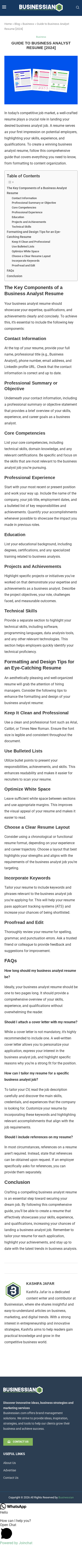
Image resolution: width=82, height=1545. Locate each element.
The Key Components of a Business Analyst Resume (37, 190)
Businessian (66, 1497)
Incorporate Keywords (26, 260)
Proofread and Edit (23, 265)
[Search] (77, 7)
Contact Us (10, 1477)
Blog (17, 23)
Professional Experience (27, 212)
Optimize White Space (25, 251)
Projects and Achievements (29, 222)
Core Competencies (24, 207)
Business (28, 23)
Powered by (16, 1543)
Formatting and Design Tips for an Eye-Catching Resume (34, 234)
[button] (41, 1532)
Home (8, 23)
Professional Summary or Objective (34, 202)
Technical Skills (21, 226)
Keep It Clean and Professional (31, 241)
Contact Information (24, 198)
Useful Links (14, 1454)
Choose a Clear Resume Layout (31, 256)
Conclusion (14, 276)
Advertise (9, 1470)
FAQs (10, 271)
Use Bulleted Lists (23, 246)
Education (18, 217)
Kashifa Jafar (40, 1284)
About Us (9, 1462)
